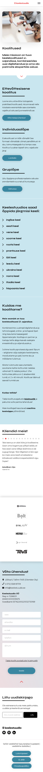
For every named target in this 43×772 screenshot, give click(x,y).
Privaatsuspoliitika (21, 766)
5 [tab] (14, 438)
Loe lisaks (12, 158)
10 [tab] (27, 438)
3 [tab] (8, 438)
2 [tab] (5, 438)
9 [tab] (25, 438)
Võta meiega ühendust (16, 118)
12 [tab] (33, 438)
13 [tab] (36, 438)
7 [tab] (19, 438)
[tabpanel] (21, 455)
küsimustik (29, 399)
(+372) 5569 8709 (13, 584)
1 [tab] (3, 438)
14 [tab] (38, 438)
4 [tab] (11, 438)
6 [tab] (16, 438)
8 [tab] (22, 438)
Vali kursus (12, 189)
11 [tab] (30, 438)
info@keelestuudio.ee (15, 588)
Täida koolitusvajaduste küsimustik (22, 661)
